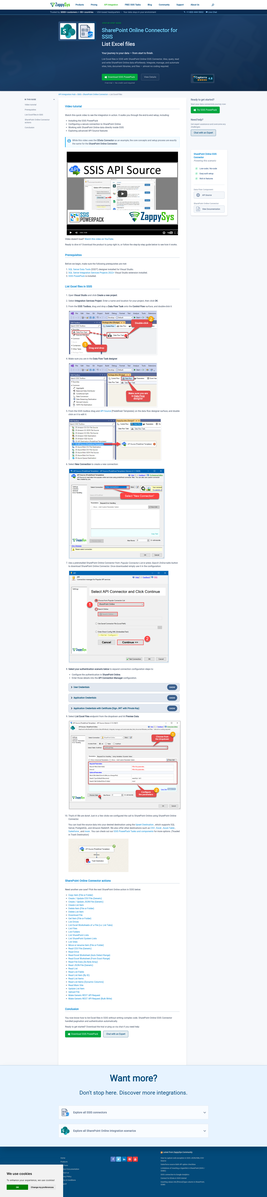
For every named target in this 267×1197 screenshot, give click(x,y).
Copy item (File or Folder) (80, 895)
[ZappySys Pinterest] (129, 1159)
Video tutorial (30, 105)
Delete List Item (76, 911)
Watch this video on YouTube (99, 239)
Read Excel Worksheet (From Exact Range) (89, 958)
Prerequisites (30, 110)
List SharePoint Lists (78, 935)
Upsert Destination (144, 824)
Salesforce (73, 831)
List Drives (73, 921)
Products (80, 4)
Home (62, 1158)
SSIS (79, 94)
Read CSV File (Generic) (80, 948)
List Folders (74, 931)
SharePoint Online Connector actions (37, 121)
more (87, 831)
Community (164, 4)
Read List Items (76, 978)
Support (180, 4)
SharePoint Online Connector (95, 94)
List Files (72, 928)
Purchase (64, 1165)
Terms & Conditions (68, 1180)
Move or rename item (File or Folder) (86, 945)
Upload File (73, 992)
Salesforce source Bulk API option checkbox (178, 1164)
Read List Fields (76, 972)
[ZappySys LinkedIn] (124, 1159)
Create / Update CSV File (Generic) (85, 898)
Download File (75, 915)
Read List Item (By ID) (79, 975)
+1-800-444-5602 (195, 12)
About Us (195, 4)
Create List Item (76, 905)
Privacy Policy (65, 1176)
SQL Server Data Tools (79, 269)
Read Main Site (75, 985)
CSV (152, 828)
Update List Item (76, 988)
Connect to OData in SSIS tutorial (173, 1178)
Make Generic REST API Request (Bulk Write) (90, 998)
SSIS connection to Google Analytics (175, 1174)
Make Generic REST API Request (84, 995)
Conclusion (29, 127)
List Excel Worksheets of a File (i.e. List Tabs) (90, 925)
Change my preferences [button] (42, 1187)
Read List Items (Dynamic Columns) (86, 982)
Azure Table (169, 828)
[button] (213, 5)
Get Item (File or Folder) (79, 918)
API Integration (111, 4)
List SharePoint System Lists (82, 938)
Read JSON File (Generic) (80, 965)
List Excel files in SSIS (34, 115)
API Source (105, 411)
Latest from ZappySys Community (177, 1152)
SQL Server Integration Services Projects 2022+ (91, 272)
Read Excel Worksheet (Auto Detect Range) (89, 955)
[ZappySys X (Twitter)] (118, 1159)
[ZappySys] (60, 4)
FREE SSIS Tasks (133, 4)
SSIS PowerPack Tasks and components (134, 831)
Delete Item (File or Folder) (81, 908)
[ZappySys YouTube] (135, 1159)
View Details (150, 77)
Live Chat (212, 12)
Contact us (64, 1173)
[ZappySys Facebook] (113, 1159)
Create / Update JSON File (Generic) (85, 901)
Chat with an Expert (115, 1034)
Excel (159, 828)
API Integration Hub (67, 94)
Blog (150, 4)
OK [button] (17, 1187)
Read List (73, 968)
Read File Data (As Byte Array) (83, 962)
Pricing (94, 4)
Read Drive (73, 952)
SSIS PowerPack (76, 276)
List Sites (72, 942)
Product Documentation (69, 1169)
